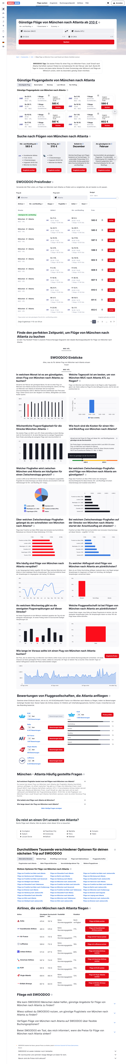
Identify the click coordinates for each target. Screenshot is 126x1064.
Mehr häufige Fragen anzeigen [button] (51, 808)
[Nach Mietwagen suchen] (3, 17)
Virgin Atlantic (32, 746)
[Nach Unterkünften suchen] (3, 13)
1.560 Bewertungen (33, 719)
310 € (93, 22)
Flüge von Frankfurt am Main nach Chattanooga (33, 887)
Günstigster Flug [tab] (24, 85)
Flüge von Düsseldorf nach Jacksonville (96, 879)
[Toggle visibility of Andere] (45, 511)
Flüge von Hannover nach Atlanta (94, 881)
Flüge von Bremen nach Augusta (94, 892)
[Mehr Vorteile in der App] (3, 31)
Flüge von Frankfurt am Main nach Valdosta (97, 884)
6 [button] (110, 322)
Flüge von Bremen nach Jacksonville (95, 901)
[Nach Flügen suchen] (3, 9)
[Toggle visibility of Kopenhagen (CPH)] (30, 511)
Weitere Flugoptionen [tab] (90, 863)
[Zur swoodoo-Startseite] (13, 3)
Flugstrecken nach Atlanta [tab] (27, 863)
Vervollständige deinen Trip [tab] (70, 863)
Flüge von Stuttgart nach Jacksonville (30, 901)
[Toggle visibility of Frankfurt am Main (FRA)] (50, 508)
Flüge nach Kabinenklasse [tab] (80, 859)
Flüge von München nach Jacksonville (63, 881)
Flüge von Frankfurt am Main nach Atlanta (31, 873)
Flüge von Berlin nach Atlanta (60, 876)
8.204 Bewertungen (34, 764)
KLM (28, 713)
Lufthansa (30, 758)
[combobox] (26, 26)
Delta (29, 724)
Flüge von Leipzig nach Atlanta (93, 895)
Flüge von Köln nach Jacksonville (61, 901)
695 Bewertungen (33, 752)
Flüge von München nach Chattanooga (96, 890)
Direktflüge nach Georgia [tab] (58, 859)
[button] (3, 3)
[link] (28, 170)
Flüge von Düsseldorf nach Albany (61, 892)
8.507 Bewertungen (34, 730)
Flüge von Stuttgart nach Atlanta (28, 881)
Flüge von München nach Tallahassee (63, 898)
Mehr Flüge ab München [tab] (48, 863)
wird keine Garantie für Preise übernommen (66, 1045)
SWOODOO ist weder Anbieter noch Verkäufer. (35, 1051)
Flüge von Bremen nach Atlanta (27, 890)
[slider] (117, 198)
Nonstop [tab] (50, 85)
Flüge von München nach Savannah (62, 887)
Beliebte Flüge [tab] (41, 859)
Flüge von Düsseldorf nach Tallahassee (30, 884)
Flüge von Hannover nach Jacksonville (96, 898)
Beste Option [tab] (38, 85)
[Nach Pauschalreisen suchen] (3, 21)
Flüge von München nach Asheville (62, 895)
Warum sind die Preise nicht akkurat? (32, 1058)
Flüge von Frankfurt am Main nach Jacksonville (99, 873)
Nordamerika (24, 57)
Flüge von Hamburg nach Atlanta (61, 879)
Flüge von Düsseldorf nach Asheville (29, 895)
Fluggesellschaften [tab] (99, 859)
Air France (30, 735)
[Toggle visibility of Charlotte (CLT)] (47, 506)
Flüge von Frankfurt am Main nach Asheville (65, 884)
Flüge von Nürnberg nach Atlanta (94, 876)
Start (17, 57)
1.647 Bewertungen (33, 741)
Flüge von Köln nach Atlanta (26, 898)
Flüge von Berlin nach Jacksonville (95, 887)
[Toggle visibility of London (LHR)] (29, 506)
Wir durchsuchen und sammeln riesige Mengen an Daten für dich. (42, 1055)
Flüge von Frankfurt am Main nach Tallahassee (65, 890)
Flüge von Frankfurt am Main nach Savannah (32, 879)
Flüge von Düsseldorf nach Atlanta (61, 873)
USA (32, 57)
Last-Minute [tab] (61, 85)
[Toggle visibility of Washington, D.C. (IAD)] (31, 508)
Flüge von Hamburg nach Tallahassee (30, 876)
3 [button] (102, 322)
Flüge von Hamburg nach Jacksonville (30, 892)
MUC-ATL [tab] (66, 348)
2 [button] (98, 322)
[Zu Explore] (3, 26)
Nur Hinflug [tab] (73, 85)
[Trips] (3, 37)
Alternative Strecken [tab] (25, 859)
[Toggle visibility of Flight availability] (94, 418)
